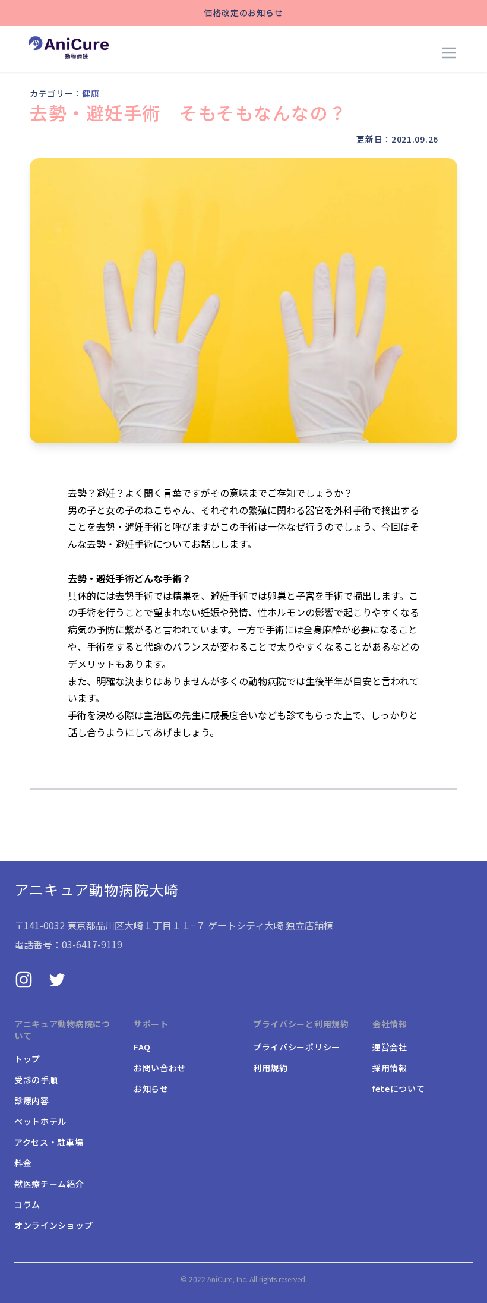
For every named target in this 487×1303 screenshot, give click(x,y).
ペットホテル (40, 1121)
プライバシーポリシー (296, 1047)
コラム (27, 1204)
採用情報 (389, 1068)
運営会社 (389, 1047)
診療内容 (31, 1100)
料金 (22, 1163)
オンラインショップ (53, 1225)
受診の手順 (36, 1080)
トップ (27, 1059)
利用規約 (270, 1068)
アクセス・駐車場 (49, 1142)
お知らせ (151, 1088)
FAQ (142, 1047)
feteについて (398, 1088)
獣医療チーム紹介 (49, 1184)
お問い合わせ (160, 1068)
